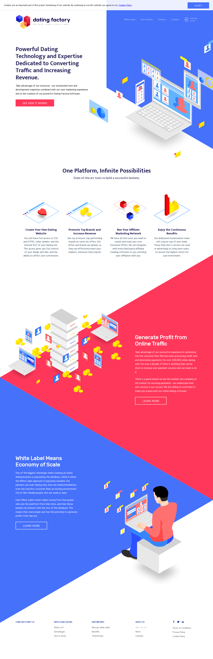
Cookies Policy (125, 5)
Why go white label (101, 627)
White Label (129, 19)
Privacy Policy (179, 632)
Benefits (95, 631)
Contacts (175, 19)
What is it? (59, 627)
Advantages (59, 631)
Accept (198, 5)
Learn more (150, 401)
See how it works (35, 103)
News (138, 631)
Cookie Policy (179, 636)
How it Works (147, 19)
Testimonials (97, 635)
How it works (60, 635)
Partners (162, 19)
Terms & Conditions (182, 627)
